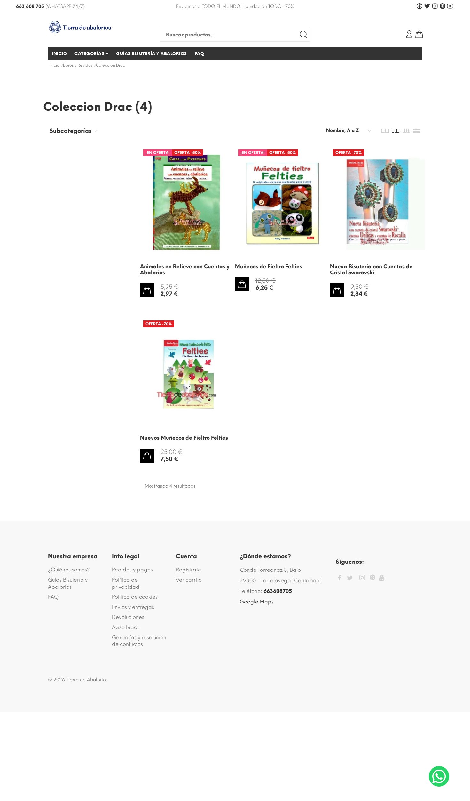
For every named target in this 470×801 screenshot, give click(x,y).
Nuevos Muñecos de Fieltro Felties (184, 438)
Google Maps (257, 602)
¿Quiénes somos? (69, 570)
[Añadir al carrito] (147, 290)
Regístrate (188, 570)
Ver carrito (189, 580)
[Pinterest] (372, 578)
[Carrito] (419, 34)
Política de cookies (135, 597)
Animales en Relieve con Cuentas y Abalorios (185, 269)
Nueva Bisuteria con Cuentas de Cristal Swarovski (371, 269)
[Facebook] (339, 579)
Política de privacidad (125, 583)
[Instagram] (362, 579)
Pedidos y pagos (132, 570)
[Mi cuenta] (409, 34)
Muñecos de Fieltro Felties (268, 266)
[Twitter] (350, 578)
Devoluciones (128, 617)
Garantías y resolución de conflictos (139, 641)
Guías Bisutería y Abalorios (68, 583)
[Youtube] (381, 578)
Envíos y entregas (133, 607)
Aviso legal (125, 627)
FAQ (53, 597)
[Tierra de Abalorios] (91, 27)
